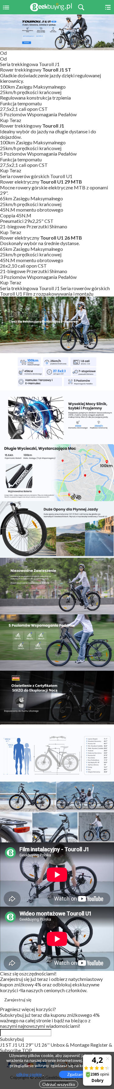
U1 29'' (26, 1045)
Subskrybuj (12, 1039)
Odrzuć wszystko (58, 1084)
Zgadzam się (78, 1074)
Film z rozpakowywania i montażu (58, 294)
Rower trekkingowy (35, 69)
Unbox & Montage (70, 1045)
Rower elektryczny (41, 181)
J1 (15, 1045)
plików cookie (29, 1074)
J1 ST (6, 1045)
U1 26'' (42, 1045)
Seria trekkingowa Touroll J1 (30, 288)
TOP (27, 1050)
